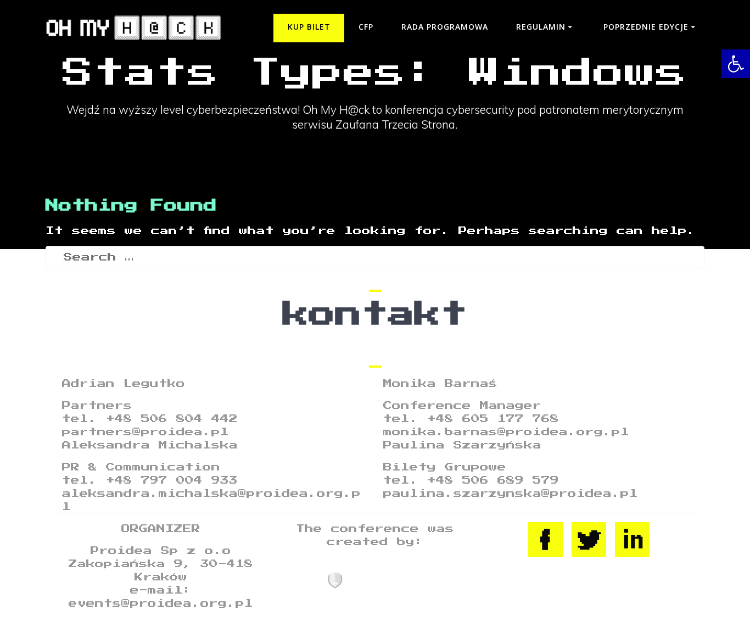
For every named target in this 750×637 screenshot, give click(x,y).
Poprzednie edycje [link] (646, 26)
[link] (735, 63)
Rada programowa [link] (444, 26)
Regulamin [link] (541, 26)
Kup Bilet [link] (309, 26)
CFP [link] (366, 26)
